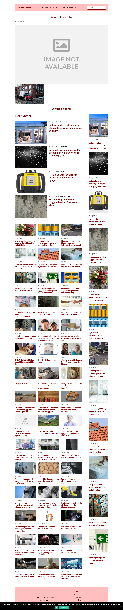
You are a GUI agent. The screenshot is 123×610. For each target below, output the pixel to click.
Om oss (55, 8)
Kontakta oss (71, 8)
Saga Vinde (63, 146)
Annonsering (46, 8)
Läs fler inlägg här (61, 108)
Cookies (62, 8)
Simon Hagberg (64, 122)
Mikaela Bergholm (65, 196)
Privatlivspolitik (64, 607)
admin (62, 171)
